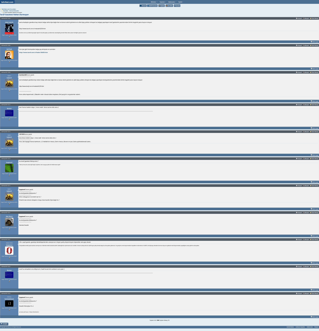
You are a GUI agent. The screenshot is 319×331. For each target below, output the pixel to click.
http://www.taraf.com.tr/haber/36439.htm (33, 52)
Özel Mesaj (315, 18)
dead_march (9, 22)
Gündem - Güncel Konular (11, 11)
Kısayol (300, 18)
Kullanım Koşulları (300, 327)
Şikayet (306, 18)
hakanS (9, 78)
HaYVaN (9, 49)
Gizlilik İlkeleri (290, 327)
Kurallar (170, 5)
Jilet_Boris (9, 216)
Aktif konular (153, 5)
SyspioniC (9, 162)
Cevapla (5, 324)
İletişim (316, 327)
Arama (178, 5)
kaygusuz (9, 245)
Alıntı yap (315, 42)
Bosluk (9, 108)
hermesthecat (9, 299)
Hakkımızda (310, 327)
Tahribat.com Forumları (9, 9)
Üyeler (162, 5)
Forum (144, 5)
